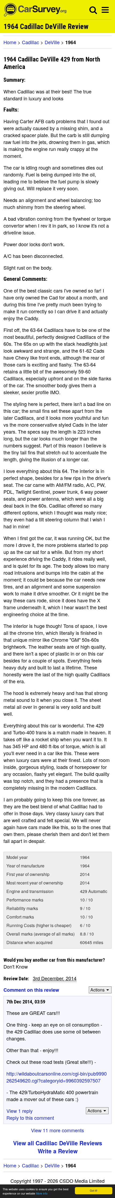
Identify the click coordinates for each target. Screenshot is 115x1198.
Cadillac (30, 42)
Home (9, 42)
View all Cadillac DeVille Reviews (57, 1143)
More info (42, 1193)
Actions (97, 990)
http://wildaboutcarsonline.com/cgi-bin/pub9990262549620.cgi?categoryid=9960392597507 (56, 1077)
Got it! (93, 1190)
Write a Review (58, 1151)
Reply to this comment (30, 1117)
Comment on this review (31, 989)
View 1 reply (19, 1110)
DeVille (52, 42)
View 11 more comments (57, 1130)
